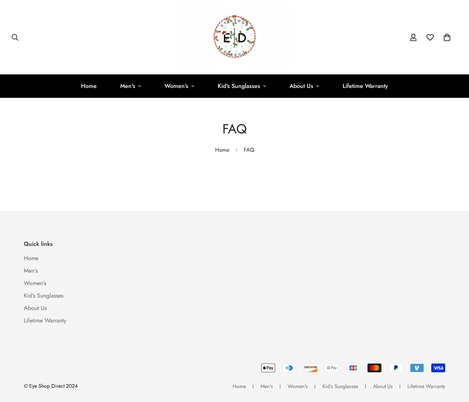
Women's (176, 86)
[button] (447, 37)
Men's (127, 86)
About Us (301, 86)
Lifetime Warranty (365, 86)
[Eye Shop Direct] (234, 37)
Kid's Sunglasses (239, 86)
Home (89, 86)
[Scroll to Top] (454, 362)
